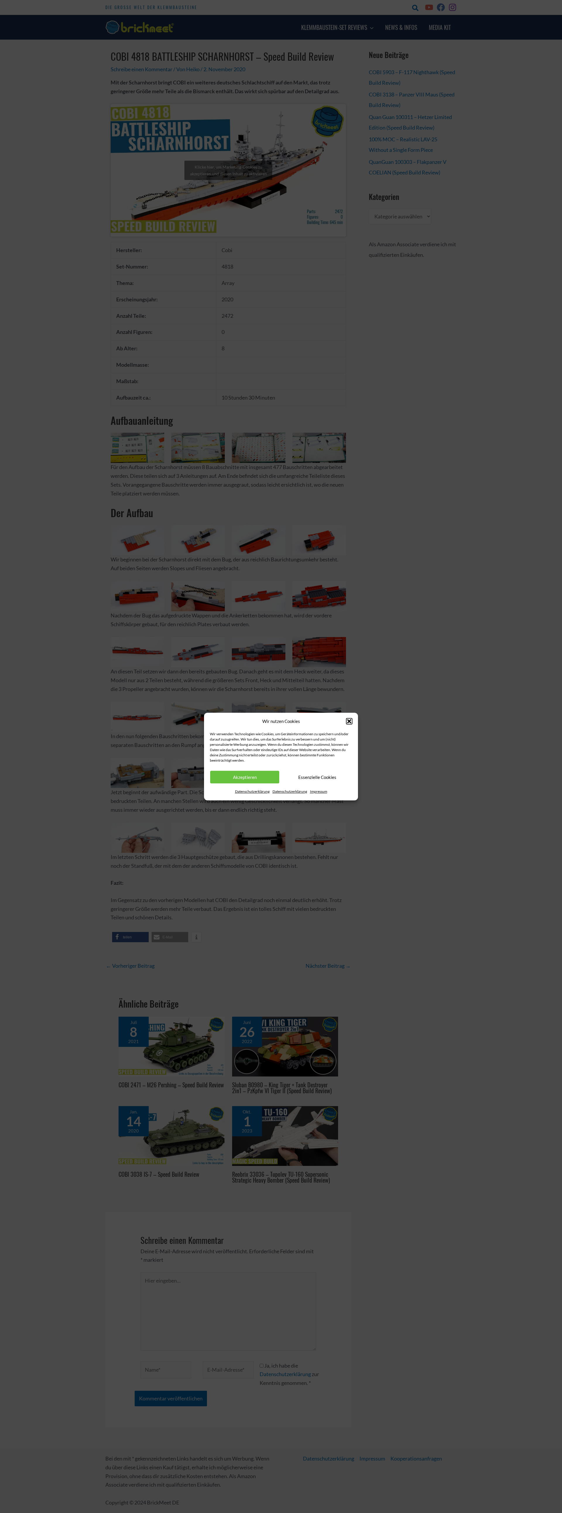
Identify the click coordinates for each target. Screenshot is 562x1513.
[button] (349, 721)
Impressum (318, 791)
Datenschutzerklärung (252, 791)
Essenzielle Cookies (317, 777)
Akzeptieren (245, 777)
